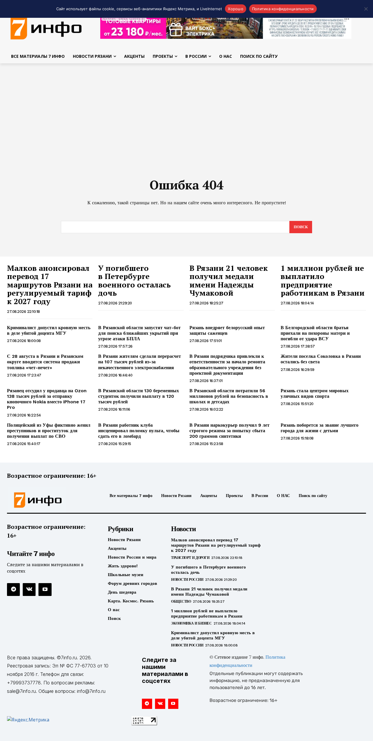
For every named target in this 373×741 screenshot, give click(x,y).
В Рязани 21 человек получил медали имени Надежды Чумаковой (228, 280)
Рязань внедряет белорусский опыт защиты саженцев (227, 330)
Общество (181, 601)
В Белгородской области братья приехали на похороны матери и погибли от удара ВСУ (315, 333)
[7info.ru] (49, 499)
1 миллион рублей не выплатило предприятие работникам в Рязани (323, 280)
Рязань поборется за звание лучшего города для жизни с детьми (319, 427)
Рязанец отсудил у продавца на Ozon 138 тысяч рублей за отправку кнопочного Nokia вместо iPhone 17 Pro (47, 399)
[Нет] (366, 9)
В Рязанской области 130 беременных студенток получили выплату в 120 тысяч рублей (138, 396)
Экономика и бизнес (191, 623)
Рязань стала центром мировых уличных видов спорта (315, 393)
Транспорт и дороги (190, 558)
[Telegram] (13, 589)
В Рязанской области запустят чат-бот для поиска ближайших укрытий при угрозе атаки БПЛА (139, 333)
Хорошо (235, 8)
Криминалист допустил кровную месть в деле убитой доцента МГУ (48, 330)
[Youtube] (44, 589)
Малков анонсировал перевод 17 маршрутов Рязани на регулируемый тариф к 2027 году (49, 284)
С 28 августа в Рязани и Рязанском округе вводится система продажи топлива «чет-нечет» (45, 361)
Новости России (187, 580)
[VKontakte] (29, 589)
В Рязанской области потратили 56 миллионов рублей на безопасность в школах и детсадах (228, 396)
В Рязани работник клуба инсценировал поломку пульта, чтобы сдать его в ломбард (139, 430)
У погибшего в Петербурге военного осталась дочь (134, 280)
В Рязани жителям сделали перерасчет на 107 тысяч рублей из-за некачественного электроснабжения (139, 361)
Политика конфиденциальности (283, 8)
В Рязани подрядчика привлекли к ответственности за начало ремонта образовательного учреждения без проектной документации (227, 364)
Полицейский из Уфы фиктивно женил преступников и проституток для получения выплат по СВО (48, 430)
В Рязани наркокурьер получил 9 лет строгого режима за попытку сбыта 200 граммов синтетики (229, 430)
